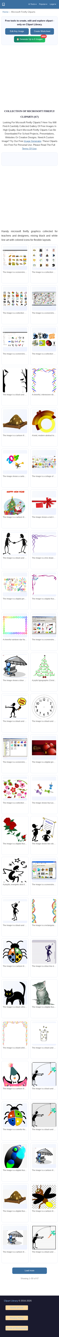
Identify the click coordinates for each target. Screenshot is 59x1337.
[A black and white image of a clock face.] (44, 707)
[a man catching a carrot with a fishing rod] (44, 1115)
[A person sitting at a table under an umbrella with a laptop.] (15, 666)
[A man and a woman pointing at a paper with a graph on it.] (44, 832)
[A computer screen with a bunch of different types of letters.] (44, 299)
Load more (29, 1270)
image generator (32, 141)
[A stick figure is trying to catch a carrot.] (44, 1074)
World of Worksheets (16, 1328)
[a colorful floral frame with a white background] (15, 1036)
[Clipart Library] (3, 4)
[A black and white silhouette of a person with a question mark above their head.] (15, 911)
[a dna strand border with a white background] (44, 914)
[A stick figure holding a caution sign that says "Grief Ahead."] (15, 707)
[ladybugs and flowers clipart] (15, 788)
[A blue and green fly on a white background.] (15, 1159)
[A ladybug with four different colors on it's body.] (15, 952)
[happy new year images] (15, 584)
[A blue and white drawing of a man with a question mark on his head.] (44, 952)
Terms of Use (16, 1307)
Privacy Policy (17, 1318)
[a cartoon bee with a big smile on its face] (44, 1197)
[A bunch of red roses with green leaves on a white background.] (15, 831)
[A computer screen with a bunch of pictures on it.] (44, 462)
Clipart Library (11, 1300)
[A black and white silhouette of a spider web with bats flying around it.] (15, 384)
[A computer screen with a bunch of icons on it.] (15, 747)
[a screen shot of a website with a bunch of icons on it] (15, 339)
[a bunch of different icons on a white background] (44, 258)
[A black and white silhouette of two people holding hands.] (15, 544)
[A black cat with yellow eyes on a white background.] (15, 997)
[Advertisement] (29, 77)
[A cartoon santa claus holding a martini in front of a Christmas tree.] (15, 503)
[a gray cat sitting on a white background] (44, 995)
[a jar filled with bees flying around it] (44, 1033)
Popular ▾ (43, 4)
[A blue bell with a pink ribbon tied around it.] (44, 584)
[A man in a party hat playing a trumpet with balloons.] (15, 462)
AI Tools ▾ (32, 4)
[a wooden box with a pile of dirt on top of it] (15, 1197)
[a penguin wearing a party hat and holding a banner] (15, 1082)
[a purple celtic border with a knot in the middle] (44, 544)
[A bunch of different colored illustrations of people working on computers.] (44, 339)
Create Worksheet (42, 31)
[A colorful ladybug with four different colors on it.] (15, 1115)
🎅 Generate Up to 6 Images (31, 38)
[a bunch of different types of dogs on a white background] (15, 298)
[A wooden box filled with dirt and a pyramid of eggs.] (15, 421)
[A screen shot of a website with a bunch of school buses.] (15, 258)
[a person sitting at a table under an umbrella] (44, 1156)
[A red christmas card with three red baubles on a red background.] (44, 747)
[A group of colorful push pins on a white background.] (44, 788)
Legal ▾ (53, 4)
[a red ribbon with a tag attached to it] (44, 502)
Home (5, 12)
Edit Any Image (17, 31)
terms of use (29, 148)
